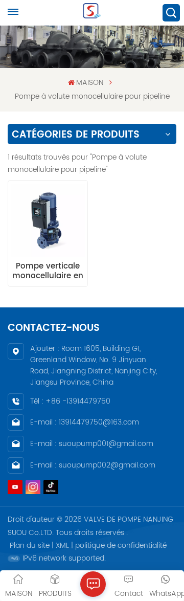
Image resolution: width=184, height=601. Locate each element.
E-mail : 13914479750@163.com (84, 422)
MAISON (89, 82)
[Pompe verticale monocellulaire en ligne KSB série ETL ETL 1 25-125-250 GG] (47, 220)
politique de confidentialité (121, 545)
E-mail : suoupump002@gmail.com (92, 465)
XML (62, 545)
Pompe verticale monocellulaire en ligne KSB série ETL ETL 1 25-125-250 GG (47, 271)
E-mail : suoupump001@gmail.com (91, 444)
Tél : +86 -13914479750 (70, 401)
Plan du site (30, 545)
